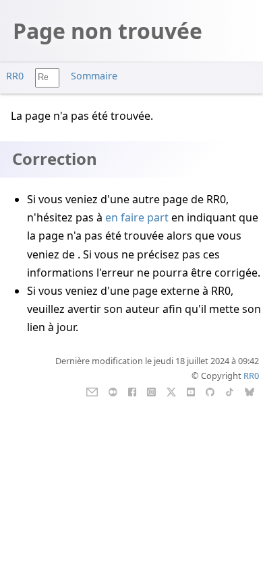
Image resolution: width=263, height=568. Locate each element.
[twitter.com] (171, 391)
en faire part (137, 217)
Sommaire (94, 75)
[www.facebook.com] (132, 391)
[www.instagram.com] (151, 391)
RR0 (15, 75)
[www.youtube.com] (190, 391)
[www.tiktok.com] (229, 391)
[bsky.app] (249, 391)
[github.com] (210, 391)
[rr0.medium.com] (113, 391)
